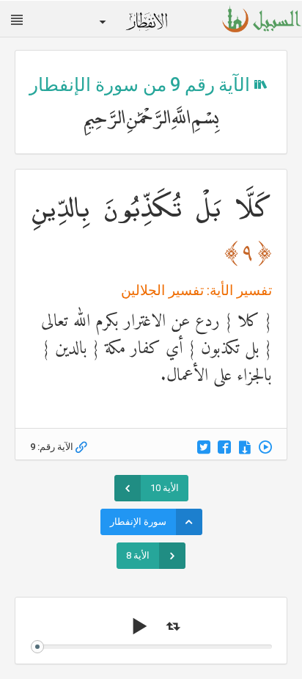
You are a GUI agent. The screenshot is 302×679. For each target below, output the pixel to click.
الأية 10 (164, 487)
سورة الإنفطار (138, 521)
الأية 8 (138, 555)
